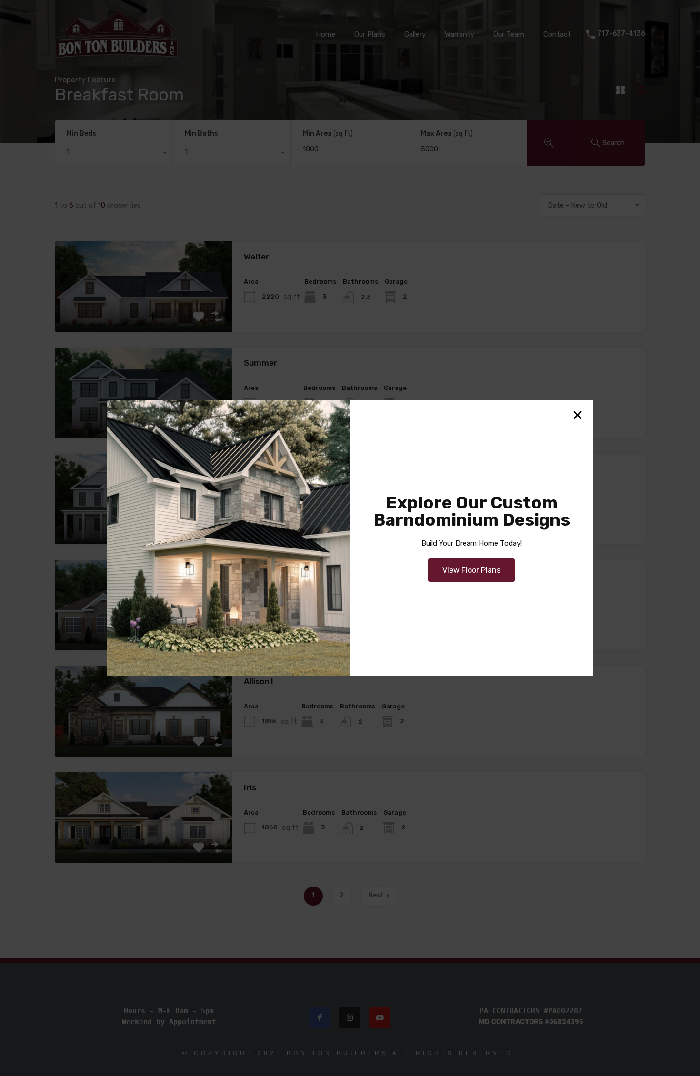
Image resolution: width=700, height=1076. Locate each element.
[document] (350, 538)
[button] (577, 415)
